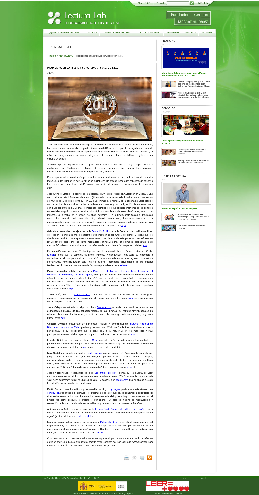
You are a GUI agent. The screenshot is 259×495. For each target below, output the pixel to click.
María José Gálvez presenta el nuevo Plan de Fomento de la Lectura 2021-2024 (184, 74)
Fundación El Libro (101, 231)
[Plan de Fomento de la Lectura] (167, 491)
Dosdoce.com (104, 307)
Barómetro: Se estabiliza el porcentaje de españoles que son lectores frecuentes (193, 217)
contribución (53, 392)
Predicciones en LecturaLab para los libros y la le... (99, 56)
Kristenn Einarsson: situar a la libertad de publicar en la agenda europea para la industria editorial (193, 95)
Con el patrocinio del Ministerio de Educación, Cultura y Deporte (102, 494)
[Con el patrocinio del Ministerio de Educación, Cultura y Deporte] (102, 491)
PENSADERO (66, 55)
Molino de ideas (109, 422)
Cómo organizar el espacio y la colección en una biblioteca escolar (192, 151)
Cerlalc (51, 254)
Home (52, 55)
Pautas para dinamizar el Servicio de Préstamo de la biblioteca (193, 161)
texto (130, 298)
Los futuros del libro (105, 373)
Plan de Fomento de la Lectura (167, 494)
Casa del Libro (82, 294)
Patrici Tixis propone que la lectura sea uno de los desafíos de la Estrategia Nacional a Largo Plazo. (194, 84)
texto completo (84, 416)
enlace (123, 265)
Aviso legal (182, 478)
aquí (123, 225)
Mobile (204, 478)
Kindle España (94, 353)
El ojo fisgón (113, 389)
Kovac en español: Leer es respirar (179, 208)
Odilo (94, 340)
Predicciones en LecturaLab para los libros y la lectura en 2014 (83, 67)
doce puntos (122, 380)
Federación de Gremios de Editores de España (119, 409)
